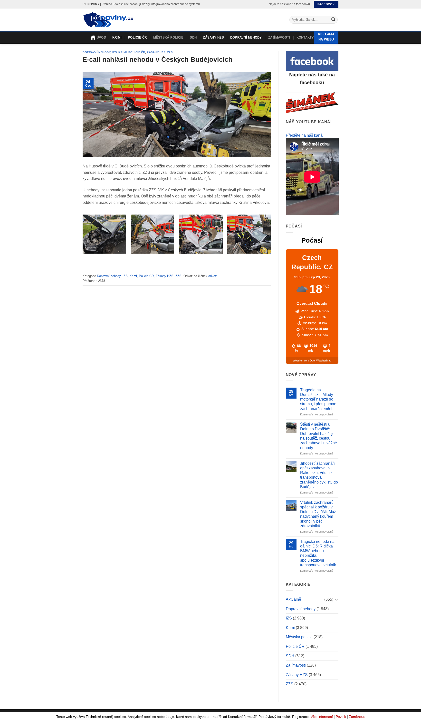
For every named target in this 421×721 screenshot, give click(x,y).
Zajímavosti (279, 37)
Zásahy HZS (213, 37)
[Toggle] (336, 599)
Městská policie (168, 37)
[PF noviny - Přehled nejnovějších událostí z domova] (108, 19)
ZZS (170, 52)
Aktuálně (293, 599)
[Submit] (333, 20)
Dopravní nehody (246, 37)
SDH (193, 37)
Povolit (341, 717)
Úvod (101, 37)
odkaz (212, 276)
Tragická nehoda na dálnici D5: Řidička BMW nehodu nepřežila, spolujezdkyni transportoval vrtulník (318, 553)
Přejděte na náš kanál (305, 135)
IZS (114, 52)
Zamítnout (357, 717)
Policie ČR (137, 37)
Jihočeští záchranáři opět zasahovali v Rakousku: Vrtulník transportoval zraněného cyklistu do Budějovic (319, 475)
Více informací (322, 717)
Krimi (117, 37)
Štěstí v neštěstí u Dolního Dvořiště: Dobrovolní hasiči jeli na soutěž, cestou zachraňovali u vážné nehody (318, 436)
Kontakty (305, 37)
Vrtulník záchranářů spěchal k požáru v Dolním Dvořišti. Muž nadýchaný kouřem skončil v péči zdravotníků (318, 514)
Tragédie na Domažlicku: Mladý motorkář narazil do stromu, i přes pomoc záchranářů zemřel (318, 399)
